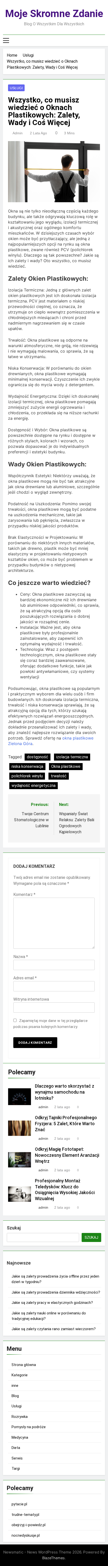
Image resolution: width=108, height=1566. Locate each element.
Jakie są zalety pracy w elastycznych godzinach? (52, 1302)
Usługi (16, 88)
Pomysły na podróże (29, 1427)
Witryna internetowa (31, 999)
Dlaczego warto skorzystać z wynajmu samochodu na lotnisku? (64, 1092)
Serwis (17, 1458)
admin (18, 133)
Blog (15, 1396)
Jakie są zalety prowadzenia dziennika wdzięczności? (56, 1292)
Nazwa (20, 956)
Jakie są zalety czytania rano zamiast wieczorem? (54, 1329)
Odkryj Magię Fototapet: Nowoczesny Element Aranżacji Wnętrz (67, 1155)
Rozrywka (20, 1416)
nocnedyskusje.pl (26, 1535)
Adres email (25, 978)
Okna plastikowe (65, 766)
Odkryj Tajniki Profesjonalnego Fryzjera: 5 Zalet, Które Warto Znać (66, 1123)
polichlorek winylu (27, 776)
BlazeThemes (53, 1558)
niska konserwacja (27, 766)
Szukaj (14, 1227)
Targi (16, 1468)
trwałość (59, 776)
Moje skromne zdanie (54, 14)
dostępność (37, 757)
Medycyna (20, 1437)
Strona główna (24, 1365)
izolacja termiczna (72, 757)
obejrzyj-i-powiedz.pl (28, 1525)
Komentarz (24, 894)
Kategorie (20, 1375)
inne (15, 1385)
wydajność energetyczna (34, 785)
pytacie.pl (19, 1504)
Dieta (16, 1447)
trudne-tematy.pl (25, 1514)
